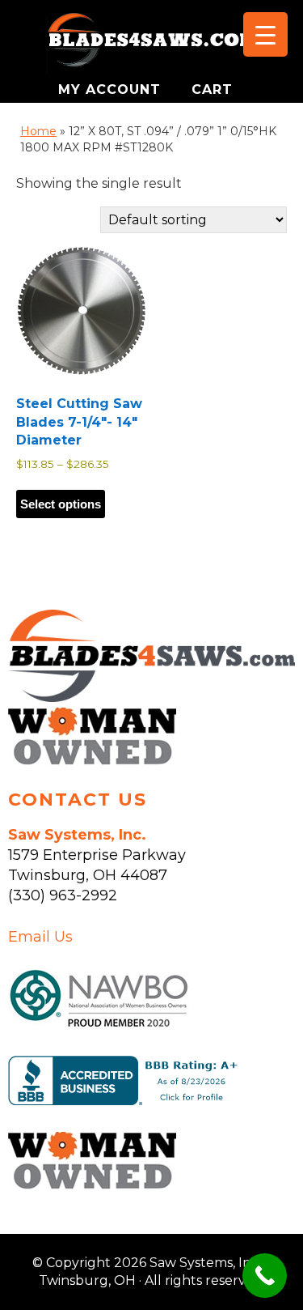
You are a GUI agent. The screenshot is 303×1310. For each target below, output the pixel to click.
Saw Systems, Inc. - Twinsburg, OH (152, 44)
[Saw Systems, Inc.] (151, 697)
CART (212, 89)
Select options (60, 504)
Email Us (40, 937)
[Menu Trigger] (265, 34)
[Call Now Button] (264, 1275)
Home (38, 131)
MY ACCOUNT (112, 89)
